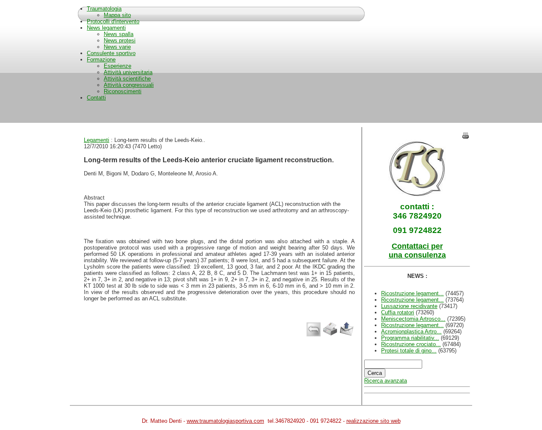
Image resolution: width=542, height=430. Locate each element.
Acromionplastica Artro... (411, 331)
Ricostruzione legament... (412, 293)
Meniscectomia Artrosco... (413, 319)
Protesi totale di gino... (409, 350)
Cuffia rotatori (397, 312)
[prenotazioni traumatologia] (417, 194)
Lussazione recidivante (409, 306)
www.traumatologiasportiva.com (225, 421)
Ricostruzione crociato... (411, 344)
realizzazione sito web (373, 421)
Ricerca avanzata (385, 380)
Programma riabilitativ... (410, 338)
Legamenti (96, 140)
